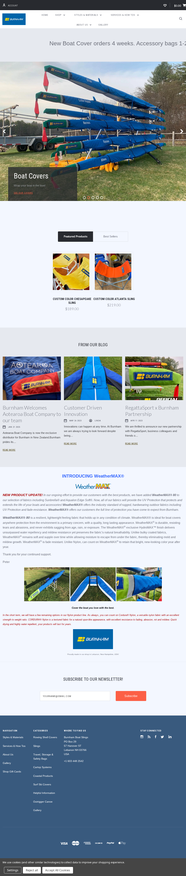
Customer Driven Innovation (83, 358)
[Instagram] (141, 685)
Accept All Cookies (57, 870)
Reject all (32, 870)
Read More (9, 397)
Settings (12, 870)
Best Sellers (110, 184)
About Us (82, 24)
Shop (58, 15)
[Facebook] (155, 685)
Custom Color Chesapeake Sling (72, 248)
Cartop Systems (42, 715)
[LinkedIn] (170, 685)
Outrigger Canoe (42, 749)
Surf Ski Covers (42, 732)
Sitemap (93, 819)
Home (45, 15)
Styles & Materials (86, 15)
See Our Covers (23, 140)
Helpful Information (44, 741)
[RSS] (149, 685)
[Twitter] (162, 685)
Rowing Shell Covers (45, 685)
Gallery (103, 24)
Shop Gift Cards (12, 719)
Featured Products (75, 184)
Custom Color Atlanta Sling (114, 247)
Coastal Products (43, 723)
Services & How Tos (123, 15)
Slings (36, 693)
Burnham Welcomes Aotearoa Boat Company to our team (32, 361)
